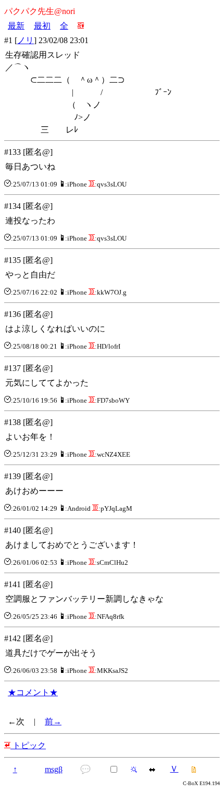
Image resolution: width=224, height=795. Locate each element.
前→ (53, 721)
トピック (28, 745)
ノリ (25, 40)
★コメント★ (33, 692)
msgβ (54, 769)
